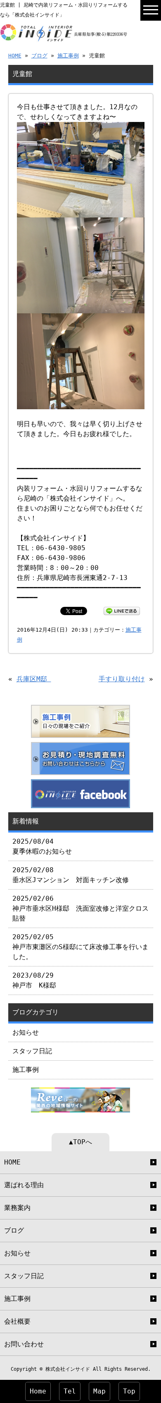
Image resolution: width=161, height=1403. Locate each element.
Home (38, 1391)
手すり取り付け (122, 679)
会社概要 (17, 1321)
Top (129, 1391)
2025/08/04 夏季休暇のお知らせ (42, 846)
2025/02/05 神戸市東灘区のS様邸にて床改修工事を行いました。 (80, 947)
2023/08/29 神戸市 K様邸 (34, 980)
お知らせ (25, 1032)
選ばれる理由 (24, 1185)
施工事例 (68, 55)
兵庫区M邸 (34, 679)
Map (99, 1391)
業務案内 (17, 1208)
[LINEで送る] (122, 610)
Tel (70, 1391)
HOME (14, 55)
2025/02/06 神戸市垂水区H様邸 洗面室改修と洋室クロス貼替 (80, 908)
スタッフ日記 (32, 1051)
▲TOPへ (80, 1142)
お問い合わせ (24, 1344)
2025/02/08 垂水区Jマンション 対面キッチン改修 (70, 875)
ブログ (39, 55)
